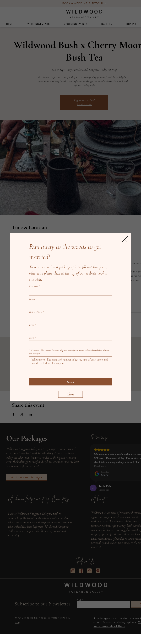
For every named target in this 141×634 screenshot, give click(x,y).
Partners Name (36, 311)
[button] (70, 394)
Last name (33, 299)
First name (34, 286)
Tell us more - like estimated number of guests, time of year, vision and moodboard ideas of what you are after (69, 352)
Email (32, 324)
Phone (32, 337)
